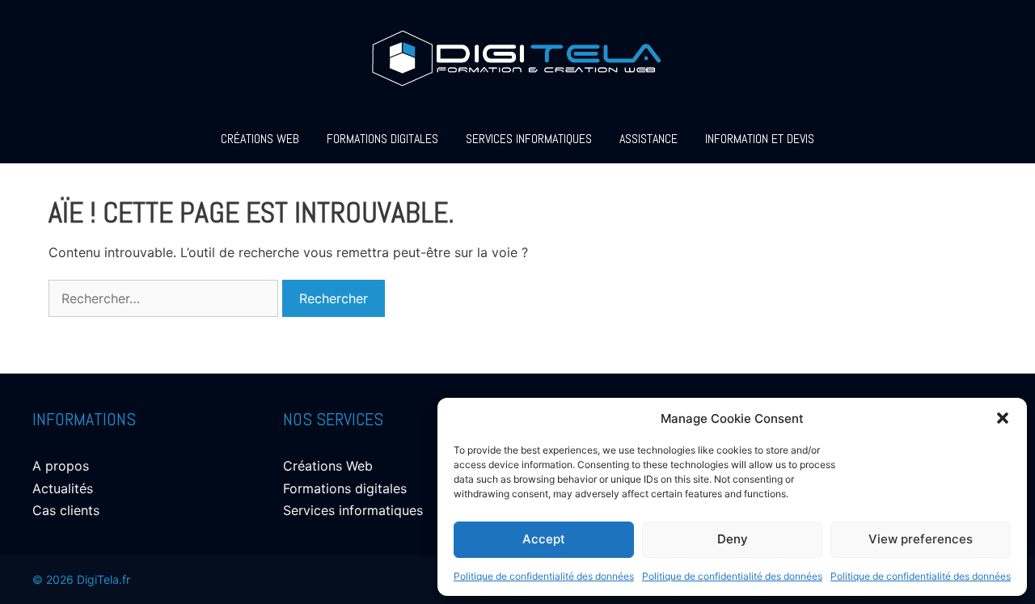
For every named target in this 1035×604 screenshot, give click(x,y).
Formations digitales (382, 138)
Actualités (62, 488)
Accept (543, 539)
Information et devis (759, 138)
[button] (1003, 418)
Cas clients (65, 510)
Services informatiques (529, 138)
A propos (60, 466)
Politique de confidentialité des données (544, 576)
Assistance (648, 138)
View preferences (920, 539)
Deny (732, 539)
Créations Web (260, 138)
